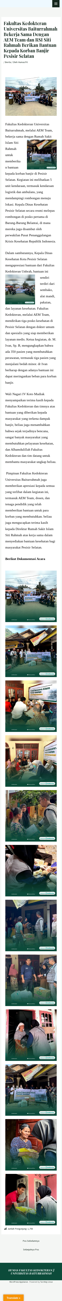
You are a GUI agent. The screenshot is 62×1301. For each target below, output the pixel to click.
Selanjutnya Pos (31, 1249)
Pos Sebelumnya (31, 1240)
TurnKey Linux (46, 1282)
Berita (8, 62)
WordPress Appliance (18, 1282)
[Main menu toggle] (56, 3)
